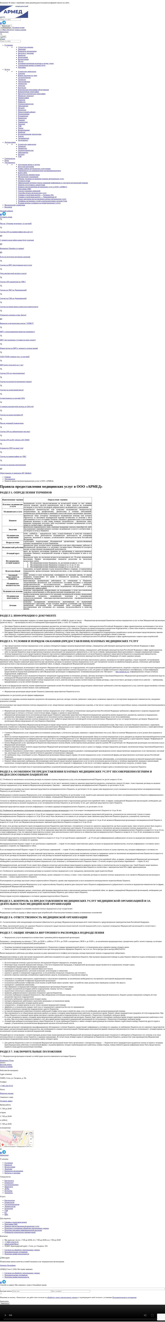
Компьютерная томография (28, 92)
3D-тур (20, 61)
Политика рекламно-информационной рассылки (23, 1230)
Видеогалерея (23, 59)
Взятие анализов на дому (27, 75)
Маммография (23, 98)
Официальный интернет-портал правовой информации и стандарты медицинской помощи (53, 183)
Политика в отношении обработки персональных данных (26, 1228)
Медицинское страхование (28, 177)
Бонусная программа (26, 167)
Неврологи (8, 1187)
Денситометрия (24, 82)
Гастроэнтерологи (11, 1185)
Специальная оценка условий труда (31, 65)
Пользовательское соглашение (16, 1252)
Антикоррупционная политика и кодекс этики (36, 63)
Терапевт (21, 120)
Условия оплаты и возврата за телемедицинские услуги (39, 203)
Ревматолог (22, 118)
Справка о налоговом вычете (15, 1222)
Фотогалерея (23, 57)
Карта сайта (22, 173)
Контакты (8, 207)
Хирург (21, 136)
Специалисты (9, 158)
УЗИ (19, 126)
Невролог (21, 100)
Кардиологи (9, 1181)
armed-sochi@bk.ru (11, 1244)
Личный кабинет (6, 211)
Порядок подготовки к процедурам (31, 185)
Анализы (21, 73)
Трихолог (21, 124)
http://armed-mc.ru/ (122, 672)
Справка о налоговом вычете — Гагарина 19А (36, 195)
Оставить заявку (6, 1101)
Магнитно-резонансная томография (31, 94)
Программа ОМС (24, 189)
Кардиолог (22, 88)
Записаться (4, 32)
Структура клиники (25, 47)
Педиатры (8, 1191)
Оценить (3, 1265)
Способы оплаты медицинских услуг (32, 193)
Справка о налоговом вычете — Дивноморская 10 (37, 197)
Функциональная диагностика (29, 134)
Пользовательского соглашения (124, 1297)
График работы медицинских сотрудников (34, 169)
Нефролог (22, 102)
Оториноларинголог (26, 104)
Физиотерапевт (24, 130)
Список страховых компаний (29, 191)
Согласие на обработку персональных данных (22, 1250)
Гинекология (9, 1202)
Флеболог (21, 132)
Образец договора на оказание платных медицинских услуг (41, 179)
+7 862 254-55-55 (6, 1086)
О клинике (8, 45)
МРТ (6, 1215)
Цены (6, 160)
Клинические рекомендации (29, 175)
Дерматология (9, 1206)
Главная (7, 477)
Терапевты (8, 1193)
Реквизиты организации (27, 51)
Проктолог (22, 110)
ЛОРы (6, 1189)
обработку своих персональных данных (62, 1297)
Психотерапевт (24, 114)
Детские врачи (10, 142)
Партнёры (22, 67)
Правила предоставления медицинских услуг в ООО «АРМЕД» (42, 187)
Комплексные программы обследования (33, 90)
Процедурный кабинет (26, 112)
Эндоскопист (23, 140)
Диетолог (21, 86)
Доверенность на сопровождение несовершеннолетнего (39, 171)
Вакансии (21, 55)
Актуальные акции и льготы (29, 165)
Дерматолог (22, 84)
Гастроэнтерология (11, 1204)
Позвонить (4, 1060)
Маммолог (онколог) (26, 96)
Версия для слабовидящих (6, 26)
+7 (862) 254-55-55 (7, 30)
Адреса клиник (20, 30)
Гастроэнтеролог (24, 77)
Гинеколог (22, 80)
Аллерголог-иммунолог (27, 71)
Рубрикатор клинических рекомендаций (19, 1232)
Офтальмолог (23, 106)
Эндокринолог (23, 138)
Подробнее (11, 1265)
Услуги (7, 69)
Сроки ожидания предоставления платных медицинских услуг (42, 199)
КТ (5, 1212)
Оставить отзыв (18, 27)
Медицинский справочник (14, 205)
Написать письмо (6, 1093)
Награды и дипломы (26, 53)
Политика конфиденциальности (16, 1254)
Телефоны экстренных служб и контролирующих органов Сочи (42, 201)
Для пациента (9, 162)
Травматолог (23, 122)
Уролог (20, 128)
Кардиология (9, 1200)
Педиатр (21, 108)
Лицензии (22, 49)
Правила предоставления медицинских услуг (21, 1226)
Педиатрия (8, 1208)
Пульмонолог (23, 116)
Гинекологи (8, 1183)
